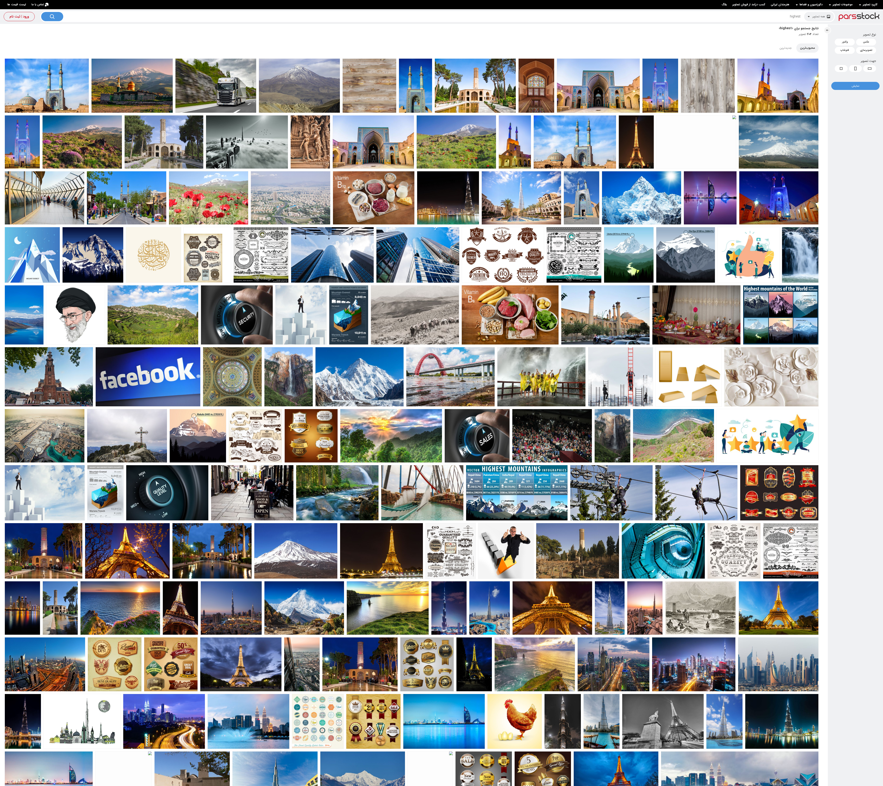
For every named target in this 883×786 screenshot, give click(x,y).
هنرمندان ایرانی (780, 4)
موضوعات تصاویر (843, 4)
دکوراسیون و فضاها (811, 4)
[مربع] (841, 68)
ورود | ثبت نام (19, 16)
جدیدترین (786, 48)
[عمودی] (855, 68)
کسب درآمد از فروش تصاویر (748, 4)
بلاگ (724, 4)
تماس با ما (38, 4)
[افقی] (869, 68)
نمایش (855, 86)
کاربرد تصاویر (870, 4)
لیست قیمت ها (16, 4)
